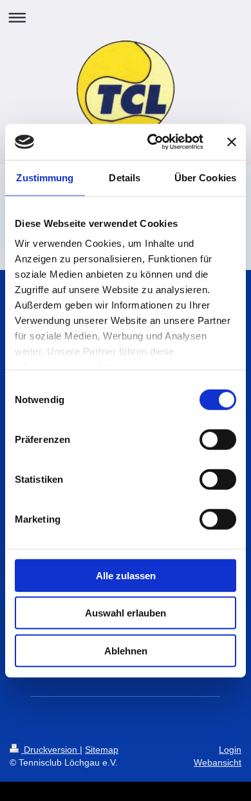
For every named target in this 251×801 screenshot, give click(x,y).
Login (230, 749)
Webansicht (217, 762)
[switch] (218, 439)
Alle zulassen (126, 575)
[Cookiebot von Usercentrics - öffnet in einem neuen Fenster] (152, 142)
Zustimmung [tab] (44, 177)
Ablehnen (125, 650)
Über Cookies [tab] (205, 177)
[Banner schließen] (231, 142)
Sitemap (101, 749)
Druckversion (50, 749)
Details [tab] (124, 177)
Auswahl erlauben (125, 613)
